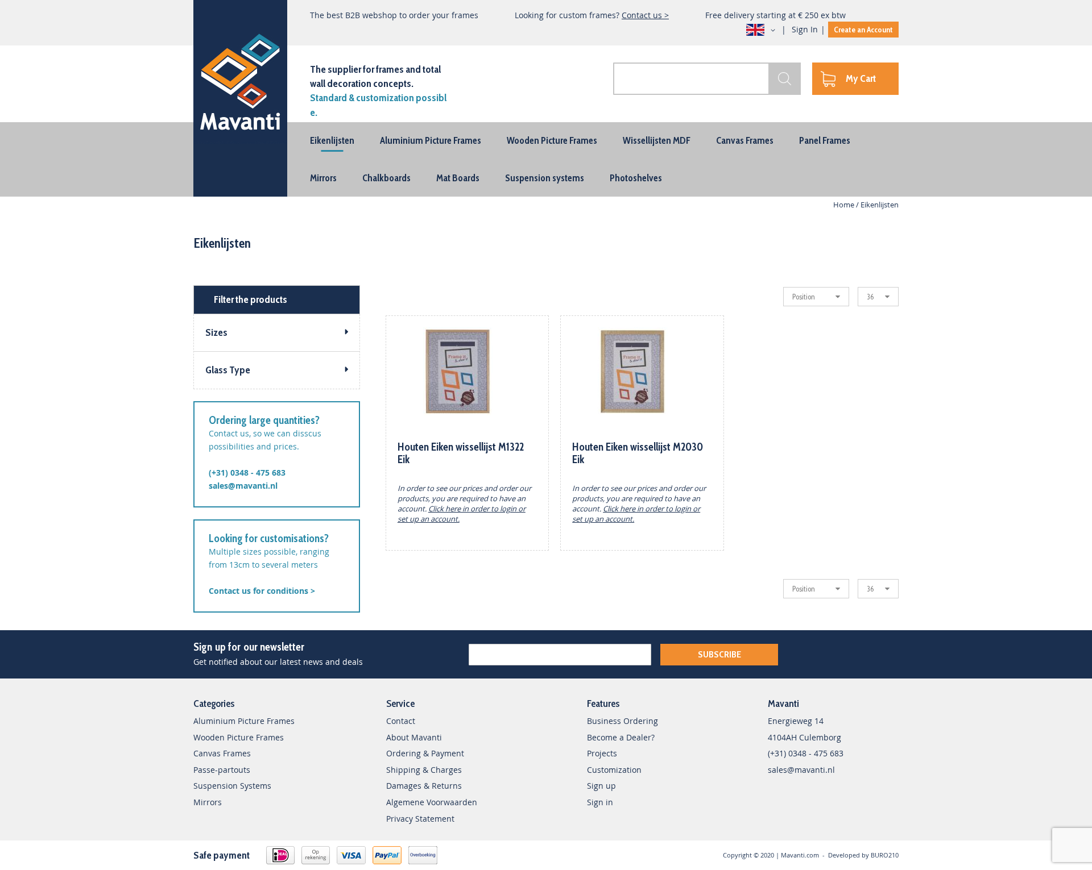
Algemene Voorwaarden (431, 802)
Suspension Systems (232, 785)
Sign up (601, 785)
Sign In (805, 29)
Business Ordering (622, 720)
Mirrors (207, 802)
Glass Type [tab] (227, 370)
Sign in (600, 802)
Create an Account (863, 29)
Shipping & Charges (424, 769)
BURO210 (885, 855)
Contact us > (645, 15)
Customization (614, 769)
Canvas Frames (222, 753)
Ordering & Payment (425, 753)
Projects (602, 753)
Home (844, 204)
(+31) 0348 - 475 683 (247, 472)
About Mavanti (414, 737)
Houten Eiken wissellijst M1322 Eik (461, 453)
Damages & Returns (424, 785)
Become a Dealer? (621, 737)
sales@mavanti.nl (243, 485)
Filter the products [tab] (250, 299)
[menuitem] (332, 140)
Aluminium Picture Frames (244, 720)
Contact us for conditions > (262, 590)
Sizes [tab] (216, 332)
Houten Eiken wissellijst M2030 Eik (637, 453)
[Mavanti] (240, 80)
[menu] (546, 159)
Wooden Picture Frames (238, 737)
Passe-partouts (221, 769)
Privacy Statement (420, 818)
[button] (762, 30)
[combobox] (707, 79)
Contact (400, 720)
